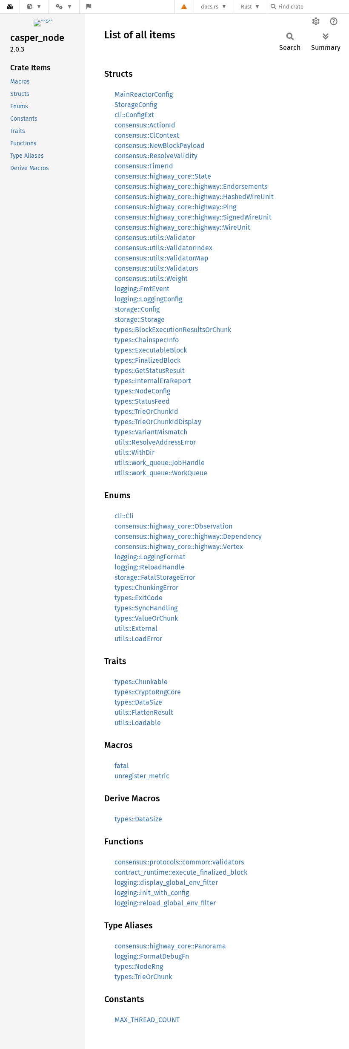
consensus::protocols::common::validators (179, 862)
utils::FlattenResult (143, 712)
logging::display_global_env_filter (166, 883)
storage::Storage (139, 319)
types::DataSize (138, 702)
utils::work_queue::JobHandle (159, 463)
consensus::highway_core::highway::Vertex (178, 547)
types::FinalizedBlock (147, 360)
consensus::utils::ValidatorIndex (163, 248)
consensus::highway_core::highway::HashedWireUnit (194, 197)
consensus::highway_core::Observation (173, 526)
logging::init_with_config (151, 893)
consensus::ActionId (144, 125)
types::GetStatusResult (149, 371)
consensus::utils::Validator (154, 238)
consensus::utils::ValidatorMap (161, 258)
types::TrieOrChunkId (146, 411)
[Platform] (64, 6)
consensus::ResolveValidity (155, 156)
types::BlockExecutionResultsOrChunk (172, 330)
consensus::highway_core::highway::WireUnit (182, 227)
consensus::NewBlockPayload (159, 146)
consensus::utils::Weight (151, 279)
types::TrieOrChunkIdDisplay (157, 422)
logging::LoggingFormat (150, 557)
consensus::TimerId (143, 166)
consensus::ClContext (146, 135)
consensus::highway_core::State (162, 176)
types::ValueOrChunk (146, 618)
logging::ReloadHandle (149, 567)
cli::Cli (124, 516)
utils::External (135, 628)
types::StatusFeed (142, 401)
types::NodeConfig (142, 391)
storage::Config (137, 309)
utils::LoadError (138, 639)
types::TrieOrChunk (143, 977)
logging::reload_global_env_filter (165, 903)
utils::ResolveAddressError (155, 442)
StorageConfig (135, 105)
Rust (246, 6)
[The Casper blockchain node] (34, 6)
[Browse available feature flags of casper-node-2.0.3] (89, 6)
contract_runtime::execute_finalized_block (180, 872)
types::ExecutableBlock (150, 350)
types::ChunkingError (146, 588)
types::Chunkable (141, 682)
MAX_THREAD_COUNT (147, 1020)
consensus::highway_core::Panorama (170, 946)
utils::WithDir (134, 452)
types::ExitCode (138, 598)
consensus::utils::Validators (156, 268)
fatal (121, 766)
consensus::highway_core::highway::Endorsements (190, 186)
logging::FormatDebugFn (151, 956)
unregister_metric (141, 776)
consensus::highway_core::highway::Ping (175, 207)
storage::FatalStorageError (154, 577)
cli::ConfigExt (134, 115)
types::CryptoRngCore (147, 692)
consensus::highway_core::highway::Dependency (188, 536)
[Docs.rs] (10, 6)
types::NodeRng (138, 966)
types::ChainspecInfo (146, 340)
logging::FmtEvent (141, 289)
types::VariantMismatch (150, 432)
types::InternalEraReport (152, 381)
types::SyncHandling (145, 608)
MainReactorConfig (143, 94)
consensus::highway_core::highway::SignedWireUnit (193, 217)
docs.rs (209, 6)
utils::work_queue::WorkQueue (160, 473)
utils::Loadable (137, 723)
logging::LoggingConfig (148, 299)
